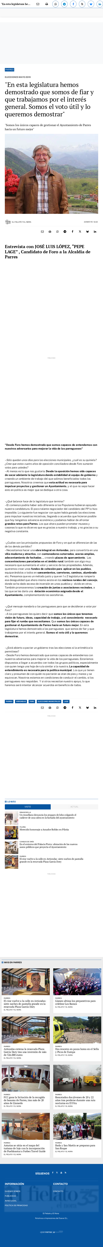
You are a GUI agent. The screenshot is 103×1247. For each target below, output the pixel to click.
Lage (66, 701)
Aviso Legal (11, 1201)
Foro (32, 701)
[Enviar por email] (38, 4)
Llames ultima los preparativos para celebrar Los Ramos (75, 1002)
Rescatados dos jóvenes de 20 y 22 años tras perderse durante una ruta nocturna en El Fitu (75, 1100)
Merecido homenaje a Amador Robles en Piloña (44, 829)
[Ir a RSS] (65, 1172)
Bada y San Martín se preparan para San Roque (75, 1147)
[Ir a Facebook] (53, 1172)
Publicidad (10, 1196)
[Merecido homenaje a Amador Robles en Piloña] (11, 832)
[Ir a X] (57, 1172)
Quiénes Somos (12, 1191)
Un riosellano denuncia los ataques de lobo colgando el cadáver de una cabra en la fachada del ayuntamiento (48, 816)
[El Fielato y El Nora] (8, 221)
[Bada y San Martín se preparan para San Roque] (77, 1126)
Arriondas (21, 701)
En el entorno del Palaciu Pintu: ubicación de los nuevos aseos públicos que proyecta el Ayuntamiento (49, 845)
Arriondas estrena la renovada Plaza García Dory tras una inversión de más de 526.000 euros (25, 1051)
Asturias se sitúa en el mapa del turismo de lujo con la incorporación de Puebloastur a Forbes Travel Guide (25, 1148)
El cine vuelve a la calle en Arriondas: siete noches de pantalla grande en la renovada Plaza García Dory (51, 860)
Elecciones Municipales (49, 701)
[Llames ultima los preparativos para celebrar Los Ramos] (77, 981)
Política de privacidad (16, 1205)
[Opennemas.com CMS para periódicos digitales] (51, 1232)
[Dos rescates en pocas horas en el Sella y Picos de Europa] (77, 1030)
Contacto (58, 1191)
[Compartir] (55, 4)
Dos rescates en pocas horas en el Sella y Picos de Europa (77, 1050)
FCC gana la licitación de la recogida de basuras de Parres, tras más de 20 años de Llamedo (24, 1100)
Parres (9, 69)
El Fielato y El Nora (21, 222)
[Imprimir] (46, 4)
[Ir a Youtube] (61, 1172)
